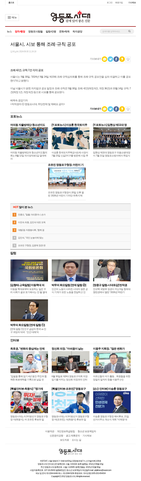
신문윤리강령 (56, 435)
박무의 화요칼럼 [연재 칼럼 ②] (69, 285)
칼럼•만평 (51, 31)
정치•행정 (20, 31)
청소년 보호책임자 (87, 431)
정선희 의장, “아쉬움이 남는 (67, 348)
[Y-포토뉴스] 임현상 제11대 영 (110, 124)
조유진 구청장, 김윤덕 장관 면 (31, 245)
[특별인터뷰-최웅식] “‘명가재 (26, 388)
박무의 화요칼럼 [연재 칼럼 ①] (27, 325)
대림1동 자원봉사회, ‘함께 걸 (31, 230)
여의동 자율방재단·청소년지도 (27, 124)
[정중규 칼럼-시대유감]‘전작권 (110, 285)
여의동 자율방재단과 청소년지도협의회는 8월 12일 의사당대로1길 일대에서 (28, 155)
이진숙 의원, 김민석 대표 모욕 (31, 222)
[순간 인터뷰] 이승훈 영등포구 (110, 388)
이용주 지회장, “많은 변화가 (109, 348)
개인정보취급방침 (66, 431)
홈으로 (11, 2)
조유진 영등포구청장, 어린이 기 (66, 164)
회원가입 (119, 2)
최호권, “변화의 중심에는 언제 (27, 348)
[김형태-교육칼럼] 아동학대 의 (27, 285)
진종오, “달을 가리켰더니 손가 (31, 214)
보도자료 (64, 440)
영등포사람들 (35, 31)
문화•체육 (64, 31)
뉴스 (9, 31)
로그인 (109, 2)
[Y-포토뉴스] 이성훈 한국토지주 (69, 124)
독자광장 (77, 31)
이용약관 (49, 431)
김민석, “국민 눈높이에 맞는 (30, 237)
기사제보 (132, 2)
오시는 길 (76, 440)
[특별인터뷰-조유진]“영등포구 (69, 388)
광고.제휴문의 (73, 435)
